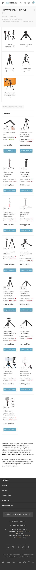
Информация (7, 505)
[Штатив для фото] (10, 59)
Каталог (5, 480)
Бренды (5, 490)
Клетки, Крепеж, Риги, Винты (12, 107)
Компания (6, 495)
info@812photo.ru (19, 525)
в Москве (20, 535)
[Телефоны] (21, 3)
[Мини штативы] (26, 35)
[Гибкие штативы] (10, 35)
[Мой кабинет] (29, 3)
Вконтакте (8, 547)
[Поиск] (25, 3)
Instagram (13, 547)
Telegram (18, 547)
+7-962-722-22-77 (18, 521)
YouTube (23, 547)
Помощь (5, 500)
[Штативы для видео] (26, 59)
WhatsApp (28, 547)
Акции (4, 485)
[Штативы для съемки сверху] (10, 84)
